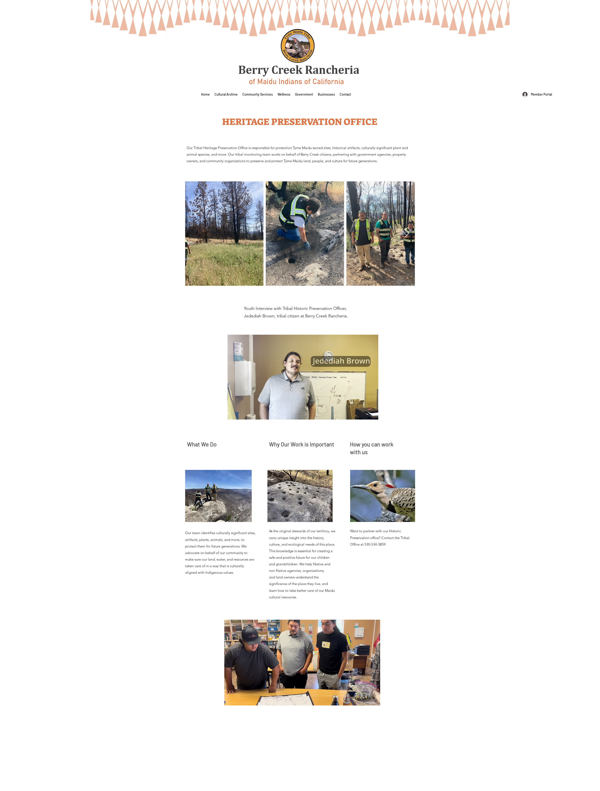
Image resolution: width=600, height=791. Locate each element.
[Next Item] (406, 233)
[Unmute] (242, 413)
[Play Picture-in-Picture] (364, 413)
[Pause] (234, 413)
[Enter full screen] (372, 413)
